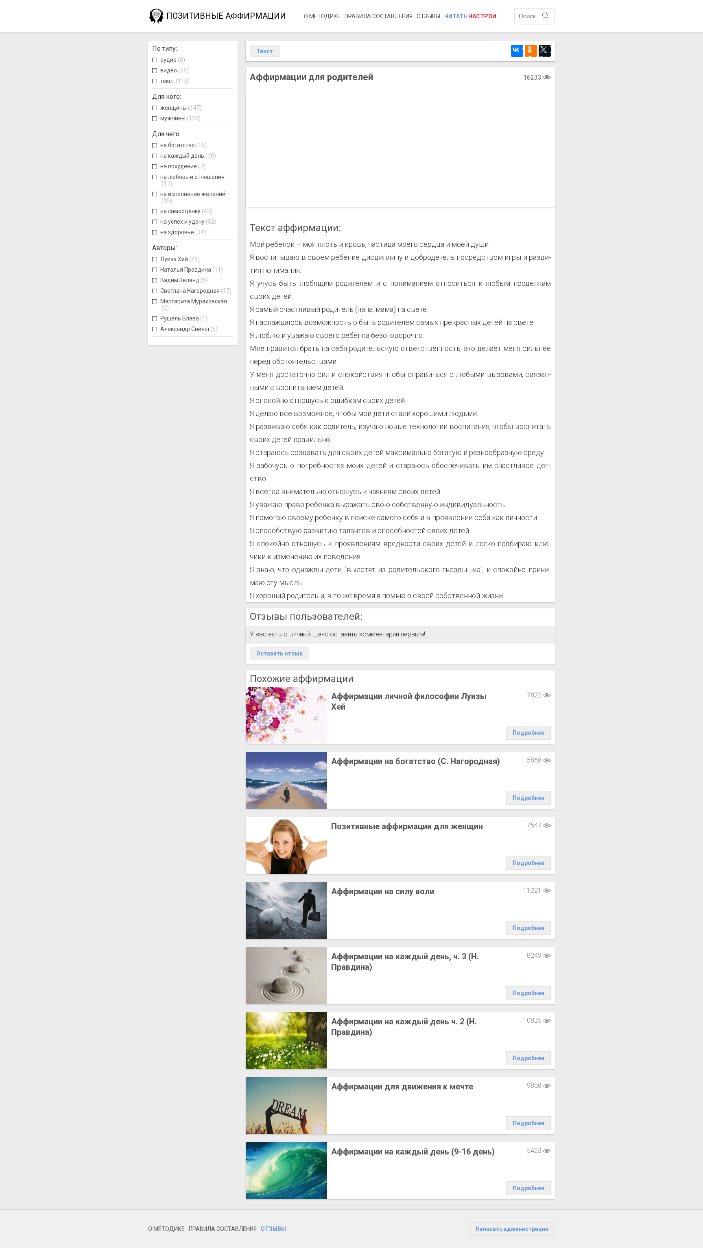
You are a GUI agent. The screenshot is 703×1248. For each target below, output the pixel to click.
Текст (264, 51)
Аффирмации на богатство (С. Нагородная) (415, 761)
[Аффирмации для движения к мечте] (286, 1105)
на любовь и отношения (192, 180)
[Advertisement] (400, 150)
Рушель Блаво (183, 318)
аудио (172, 60)
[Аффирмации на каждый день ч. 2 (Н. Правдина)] (286, 1040)
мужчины (180, 118)
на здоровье (183, 232)
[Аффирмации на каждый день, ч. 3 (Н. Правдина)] (286, 975)
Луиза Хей (180, 259)
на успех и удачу (188, 221)
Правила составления (379, 16)
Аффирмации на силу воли (382, 891)
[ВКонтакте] (517, 51)
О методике (322, 16)
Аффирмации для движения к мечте (402, 1086)
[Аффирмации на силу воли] (286, 910)
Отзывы (428, 16)
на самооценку (186, 211)
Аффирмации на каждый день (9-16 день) (413, 1152)
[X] (545, 51)
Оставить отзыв (279, 653)
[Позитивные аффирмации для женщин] (286, 845)
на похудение (182, 166)
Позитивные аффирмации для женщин (407, 826)
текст (175, 81)
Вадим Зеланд (184, 280)
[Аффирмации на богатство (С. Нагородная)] (286, 780)
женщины (181, 108)
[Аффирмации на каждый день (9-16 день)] (286, 1170)
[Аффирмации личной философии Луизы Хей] (286, 715)
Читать (470, 16)
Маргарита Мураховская (193, 304)
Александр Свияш (189, 329)
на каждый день (188, 155)
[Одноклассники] (531, 51)
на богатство (183, 145)
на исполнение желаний (192, 197)
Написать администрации (512, 1229)
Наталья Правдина (191, 269)
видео (174, 70)
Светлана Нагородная (195, 290)
